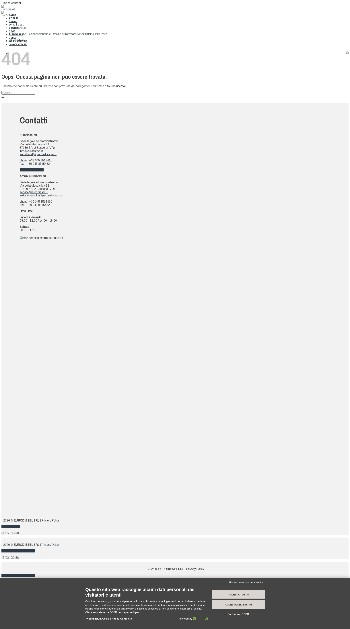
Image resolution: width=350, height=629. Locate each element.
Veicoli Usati (16, 24)
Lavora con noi (18, 44)
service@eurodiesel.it (34, 192)
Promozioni (16, 34)
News (12, 31)
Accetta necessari (238, 604)
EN (7, 533)
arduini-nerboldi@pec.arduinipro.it (41, 195)
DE (12, 533)
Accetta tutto (238, 594)
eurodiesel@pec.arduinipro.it (38, 154)
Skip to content (11, 3)
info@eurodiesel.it (31, 151)
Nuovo (13, 21)
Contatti (14, 38)
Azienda (14, 18)
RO (17, 533)
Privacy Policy (50, 520)
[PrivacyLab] (200, 618)
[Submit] (2, 97)
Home (12, 15)
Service (13, 28)
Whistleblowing (18, 41)
